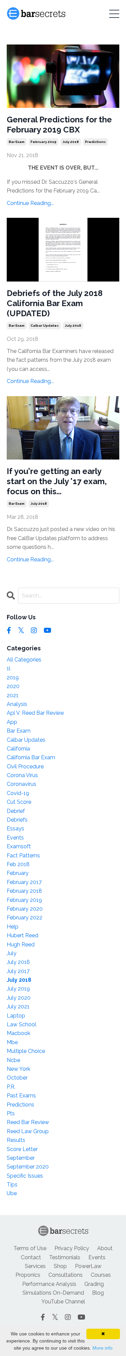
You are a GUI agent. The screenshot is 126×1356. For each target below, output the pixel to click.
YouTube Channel (63, 1301)
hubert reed (22, 935)
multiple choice (26, 1051)
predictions (95, 142)
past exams (21, 1095)
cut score (19, 802)
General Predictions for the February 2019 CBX (59, 125)
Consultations (65, 1275)
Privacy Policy (71, 1248)
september (21, 1158)
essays (15, 828)
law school (21, 1024)
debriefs (17, 820)
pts (11, 1113)
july (11, 953)
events (15, 837)
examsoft (19, 846)
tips (12, 1184)
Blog (98, 1293)
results (16, 1140)
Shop (60, 1266)
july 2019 (18, 988)
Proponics (27, 1275)
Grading (94, 1284)
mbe (12, 1042)
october (17, 1077)
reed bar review (28, 1122)
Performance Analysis (49, 1284)
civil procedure (25, 766)
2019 (13, 677)
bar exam (17, 142)
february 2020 (25, 909)
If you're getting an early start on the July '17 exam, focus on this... (57, 481)
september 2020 (28, 1166)
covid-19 (18, 793)
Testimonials (64, 1257)
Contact (31, 1257)
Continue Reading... (30, 203)
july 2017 (18, 971)
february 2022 (24, 917)
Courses (101, 1275)
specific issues (25, 1176)
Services (35, 1266)
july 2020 (19, 998)
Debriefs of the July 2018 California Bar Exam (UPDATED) (54, 303)
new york (18, 1069)
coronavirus (21, 784)
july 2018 (70, 142)
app (12, 722)
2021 (12, 695)
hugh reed (21, 944)
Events (97, 1257)
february (18, 873)
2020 (13, 686)
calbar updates (45, 325)
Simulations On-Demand (53, 1293)
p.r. (11, 1087)
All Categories (24, 659)
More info (102, 1348)
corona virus (22, 775)
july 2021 (18, 1006)
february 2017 (24, 882)
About (105, 1248)
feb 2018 (18, 864)
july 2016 (18, 962)
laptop (16, 1015)
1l (8, 668)
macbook (18, 1033)
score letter (22, 1149)
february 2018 (24, 891)
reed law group (28, 1131)
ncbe (13, 1060)
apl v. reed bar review (35, 713)
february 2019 (43, 142)
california (18, 748)
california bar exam (31, 757)
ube (12, 1193)
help (12, 926)
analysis (17, 704)
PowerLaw (88, 1266)
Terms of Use (29, 1248)
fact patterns (23, 855)
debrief (16, 811)
